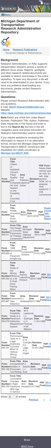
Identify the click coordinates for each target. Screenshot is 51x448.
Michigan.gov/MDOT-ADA (15, 153)
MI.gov (47, 3)
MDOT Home (27, 446)
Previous (33, 399)
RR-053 (5, 253)
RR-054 (5, 278)
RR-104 (5, 386)
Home (6, 49)
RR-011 (5, 234)
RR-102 (5, 369)
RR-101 (5, 347)
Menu (7, 14)
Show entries (13, 396)
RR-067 (5, 301)
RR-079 (5, 321)
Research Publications (25, 49)
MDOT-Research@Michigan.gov (26, 106)
